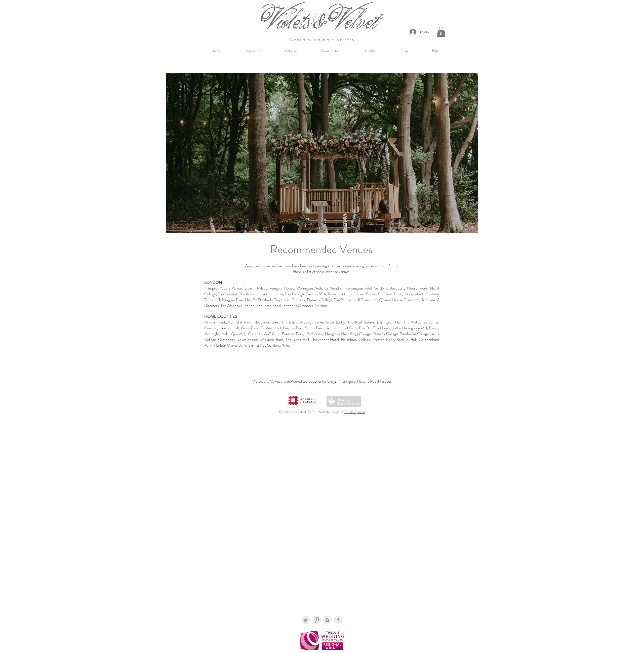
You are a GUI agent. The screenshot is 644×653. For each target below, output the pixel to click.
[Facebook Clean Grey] (338, 620)
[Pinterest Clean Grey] (316, 620)
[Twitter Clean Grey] (306, 620)
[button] (441, 32)
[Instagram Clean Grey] (327, 620)
